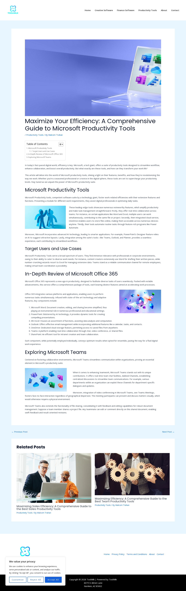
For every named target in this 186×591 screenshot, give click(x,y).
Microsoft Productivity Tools (40, 148)
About (164, 10)
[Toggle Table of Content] (60, 144)
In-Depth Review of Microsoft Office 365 (45, 154)
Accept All (53, 579)
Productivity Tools (147, 10)
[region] (35, 571)
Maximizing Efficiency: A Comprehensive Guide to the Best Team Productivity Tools (131, 500)
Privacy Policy (118, 554)
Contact (175, 10)
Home (88, 10)
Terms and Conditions (136, 554)
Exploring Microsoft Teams (39, 157)
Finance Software (125, 10)
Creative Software (104, 10)
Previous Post (20, 431)
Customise (18, 579)
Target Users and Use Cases (43, 151)
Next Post (168, 431)
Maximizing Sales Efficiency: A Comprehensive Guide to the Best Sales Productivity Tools (53, 507)
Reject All (35, 579)
